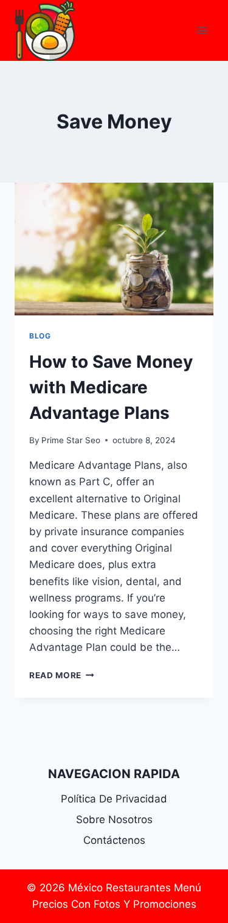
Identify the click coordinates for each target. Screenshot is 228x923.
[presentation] (114, 249)
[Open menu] (202, 30)
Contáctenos (114, 840)
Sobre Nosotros (114, 819)
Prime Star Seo (70, 440)
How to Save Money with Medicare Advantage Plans (111, 387)
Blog (39, 335)
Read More (61, 675)
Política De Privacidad (114, 799)
